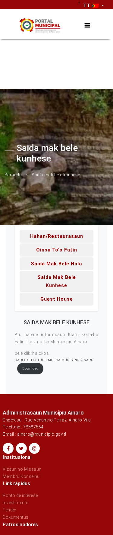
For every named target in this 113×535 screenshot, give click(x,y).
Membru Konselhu (21, 476)
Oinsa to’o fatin (56, 250)
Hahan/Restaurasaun (56, 236)
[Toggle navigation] (87, 25)
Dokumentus (15, 517)
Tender (10, 510)
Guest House (56, 299)
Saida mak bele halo (56, 264)
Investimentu (15, 502)
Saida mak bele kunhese (56, 281)
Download (30, 368)
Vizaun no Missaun (22, 469)
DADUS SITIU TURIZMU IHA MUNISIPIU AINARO (54, 360)
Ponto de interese (20, 495)
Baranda (13, 174)
